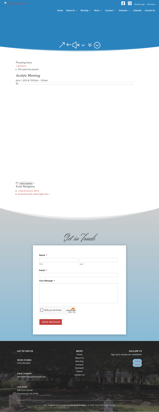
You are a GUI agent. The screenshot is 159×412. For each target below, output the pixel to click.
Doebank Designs (78, 405)
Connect (79, 364)
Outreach (79, 368)
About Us (79, 358)
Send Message (51, 322)
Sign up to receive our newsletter (126, 354)
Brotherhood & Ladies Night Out (34, 194)
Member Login (140, 4)
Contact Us (79, 374)
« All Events (21, 66)
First (41, 264)
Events (79, 371)
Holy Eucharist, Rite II (28, 190)
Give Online (151, 4)
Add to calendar (26, 183)
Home (79, 354)
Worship (79, 361)
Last (81, 264)
